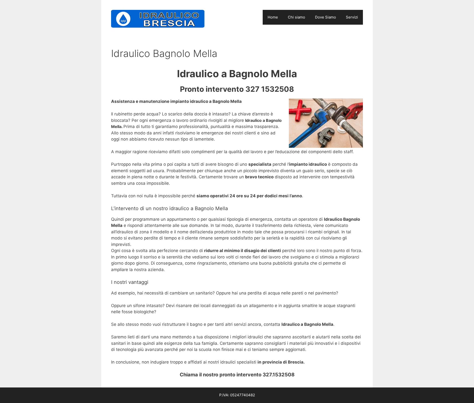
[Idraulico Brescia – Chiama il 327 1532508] (158, 18)
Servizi (352, 17)
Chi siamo (296, 17)
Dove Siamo (325, 17)
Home (273, 17)
